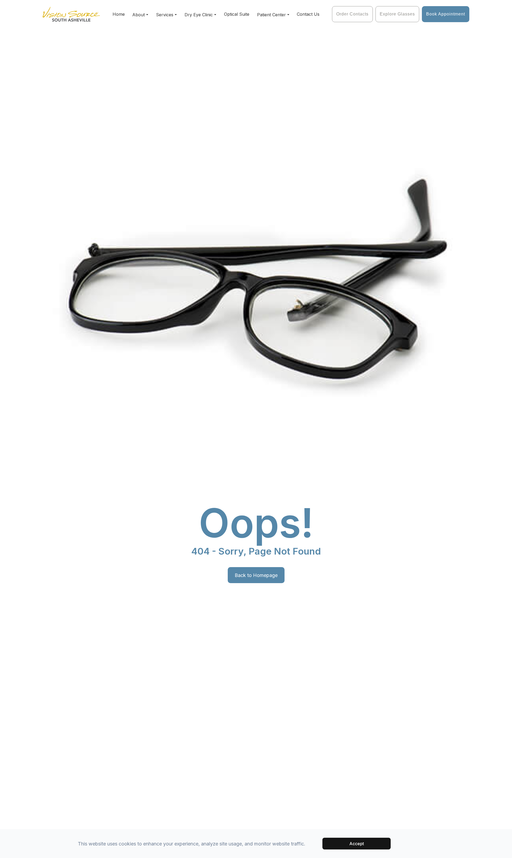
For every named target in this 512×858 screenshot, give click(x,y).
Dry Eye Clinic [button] (199, 14)
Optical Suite (236, 14)
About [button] (138, 14)
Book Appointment (445, 14)
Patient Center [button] (271, 14)
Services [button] (164, 14)
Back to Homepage (256, 575)
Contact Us (308, 14)
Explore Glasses (397, 14)
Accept (356, 843)
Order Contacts (352, 14)
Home (119, 14)
